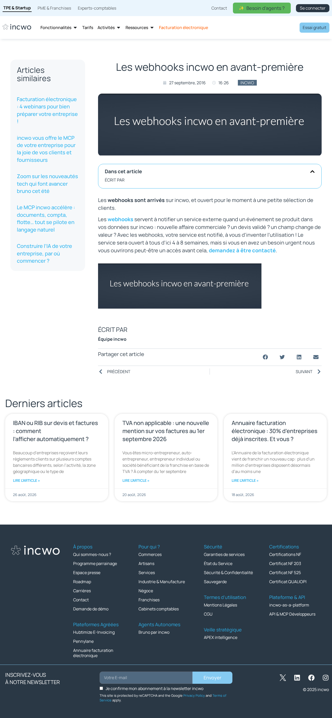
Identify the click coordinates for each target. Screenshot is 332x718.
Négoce (146, 591)
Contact (81, 600)
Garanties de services (224, 554)
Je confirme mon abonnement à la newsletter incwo (154, 688)
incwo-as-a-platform (289, 605)
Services (147, 572)
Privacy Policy (194, 695)
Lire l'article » (26, 480)
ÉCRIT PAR (115, 180)
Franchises (149, 600)
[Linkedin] (296, 677)
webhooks (120, 219)
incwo (247, 83)
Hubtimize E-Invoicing (94, 632)
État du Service (218, 563)
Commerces (150, 554)
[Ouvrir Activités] (118, 27)
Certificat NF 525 (285, 572)
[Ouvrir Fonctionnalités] (75, 27)
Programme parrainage (95, 563)
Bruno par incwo (154, 632)
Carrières (82, 591)
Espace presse (86, 572)
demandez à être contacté (242, 250)
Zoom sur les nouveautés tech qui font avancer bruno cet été (47, 183)
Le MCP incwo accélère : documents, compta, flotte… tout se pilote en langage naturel (46, 218)
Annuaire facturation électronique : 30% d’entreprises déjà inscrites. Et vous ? (274, 431)
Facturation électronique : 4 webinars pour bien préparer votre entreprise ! (47, 110)
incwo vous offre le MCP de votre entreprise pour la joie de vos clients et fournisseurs (46, 148)
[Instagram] (325, 677)
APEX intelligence (220, 637)
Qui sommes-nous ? (92, 554)
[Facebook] (311, 677)
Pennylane (83, 641)
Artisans (146, 563)
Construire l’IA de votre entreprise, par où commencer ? (44, 253)
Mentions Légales (220, 605)
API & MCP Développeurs (292, 614)
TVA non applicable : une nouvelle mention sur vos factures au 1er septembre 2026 (165, 431)
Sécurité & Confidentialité (228, 572)
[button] (312, 171)
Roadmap (82, 581)
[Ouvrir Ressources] (152, 27)
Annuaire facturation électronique (93, 652)
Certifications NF (285, 554)
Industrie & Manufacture (162, 581)
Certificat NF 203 (285, 563)
